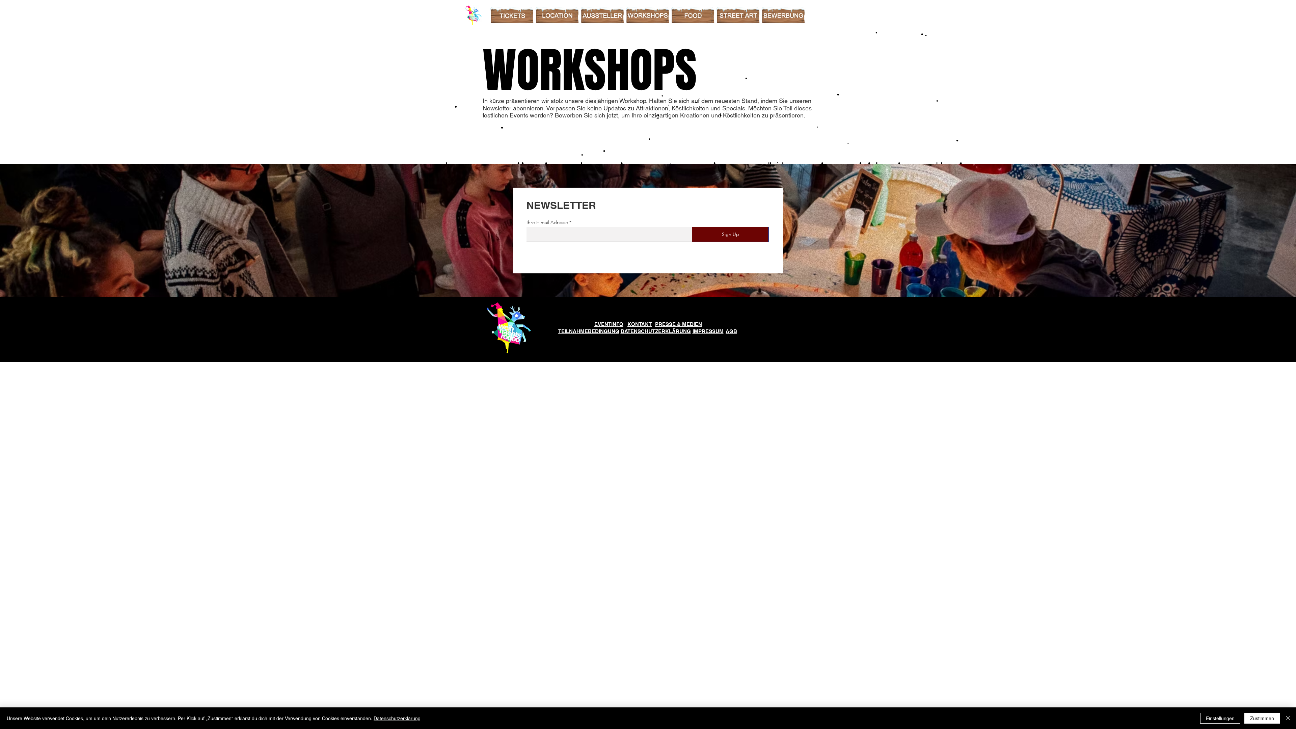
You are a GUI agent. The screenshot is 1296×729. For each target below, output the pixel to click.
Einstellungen (1220, 718)
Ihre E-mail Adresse (547, 222)
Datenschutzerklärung (397, 718)
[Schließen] (1288, 718)
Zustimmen (1262, 718)
